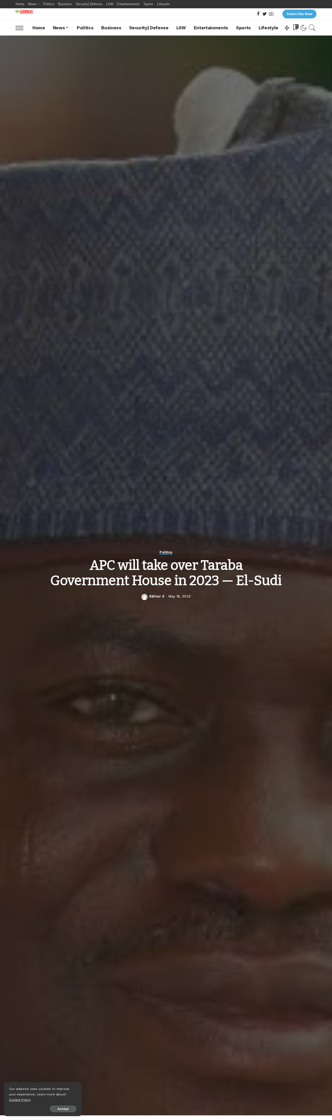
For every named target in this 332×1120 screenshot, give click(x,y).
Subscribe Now (299, 14)
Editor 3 (156, 596)
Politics (166, 552)
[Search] (312, 28)
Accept (63, 1109)
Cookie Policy (20, 1100)
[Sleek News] (24, 11)
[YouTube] (271, 14)
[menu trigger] (22, 28)
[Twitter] (264, 14)
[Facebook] (258, 14)
